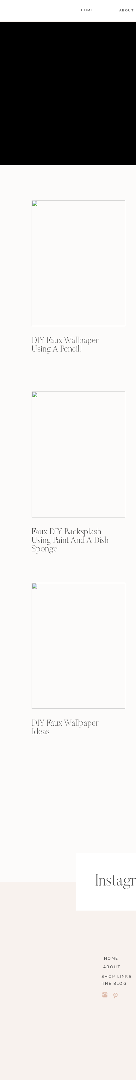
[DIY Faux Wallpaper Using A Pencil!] (78, 263)
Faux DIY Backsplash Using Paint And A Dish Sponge (70, 541)
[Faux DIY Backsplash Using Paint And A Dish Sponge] (78, 454)
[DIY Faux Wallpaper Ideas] (78, 646)
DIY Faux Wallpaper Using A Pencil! (65, 345)
